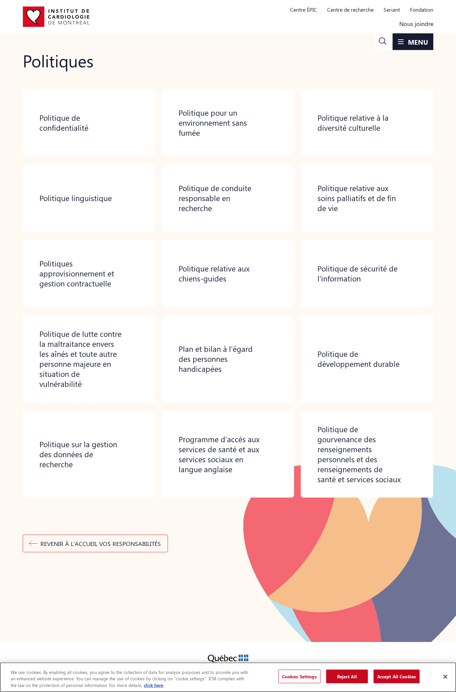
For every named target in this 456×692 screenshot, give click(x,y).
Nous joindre (416, 24)
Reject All (347, 676)
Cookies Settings (299, 676)
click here (153, 685)
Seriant (392, 9)
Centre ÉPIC (303, 9)
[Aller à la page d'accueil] (56, 16)
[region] (228, 677)
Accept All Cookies (396, 676)
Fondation (421, 9)
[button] (382, 41)
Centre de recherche (350, 9)
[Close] (445, 676)
